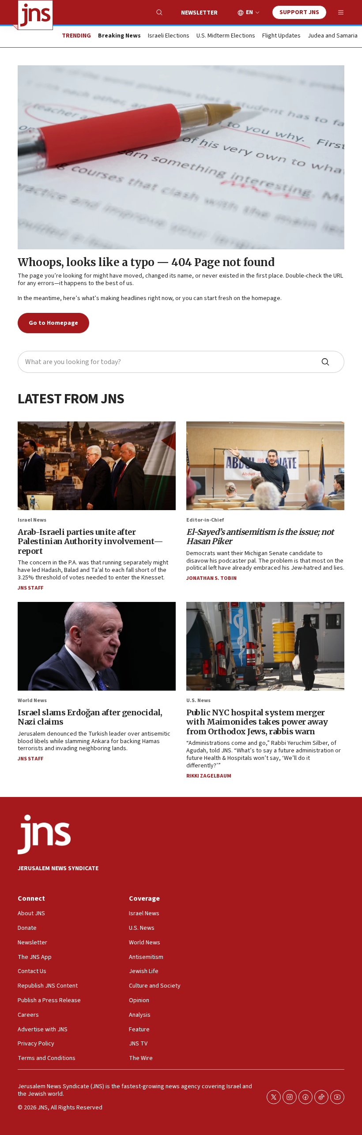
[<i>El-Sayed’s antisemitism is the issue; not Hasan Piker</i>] (265, 465)
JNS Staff (30, 588)
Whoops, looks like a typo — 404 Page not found (146, 262)
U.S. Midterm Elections (225, 36)
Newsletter (199, 12)
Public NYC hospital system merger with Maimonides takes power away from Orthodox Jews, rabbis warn (257, 722)
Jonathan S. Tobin (211, 578)
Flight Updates (281, 36)
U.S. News (198, 700)
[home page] (35, 15)
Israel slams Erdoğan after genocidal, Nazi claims (90, 717)
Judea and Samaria (333, 36)
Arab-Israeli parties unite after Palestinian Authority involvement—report (90, 541)
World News (32, 700)
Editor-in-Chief (205, 520)
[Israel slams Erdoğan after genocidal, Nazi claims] (97, 646)
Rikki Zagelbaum (208, 776)
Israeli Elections (168, 36)
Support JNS (299, 12)
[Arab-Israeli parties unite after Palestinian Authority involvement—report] (97, 465)
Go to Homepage (53, 323)
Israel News (32, 520)
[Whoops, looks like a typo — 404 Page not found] (181, 157)
